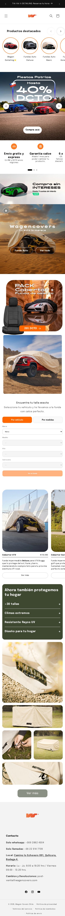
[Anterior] (6, 106)
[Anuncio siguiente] (59, 4)
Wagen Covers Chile (24, 904)
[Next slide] (60, 31)
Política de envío (34, 913)
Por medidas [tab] (48, 420)
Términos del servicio (22, 909)
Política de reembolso (45, 909)
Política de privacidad (47, 904)
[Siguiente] (59, 106)
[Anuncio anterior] (5, 4)
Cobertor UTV (9, 555)
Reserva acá (32, 130)
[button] (6, 16)
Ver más (32, 793)
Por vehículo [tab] (17, 420)
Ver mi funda (32, 473)
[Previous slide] (51, 31)
